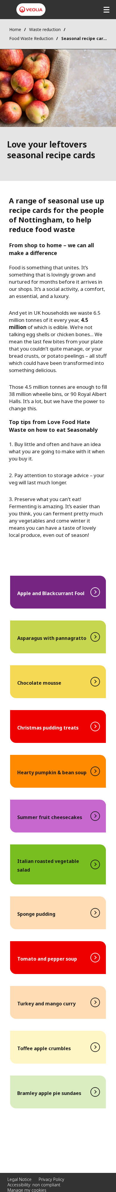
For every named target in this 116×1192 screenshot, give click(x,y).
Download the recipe (58, 592)
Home (15, 29)
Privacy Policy (51, 1179)
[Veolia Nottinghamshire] (31, 10)
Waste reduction (45, 29)
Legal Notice (19, 1179)
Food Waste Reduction (31, 38)
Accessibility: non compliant (33, 1185)
